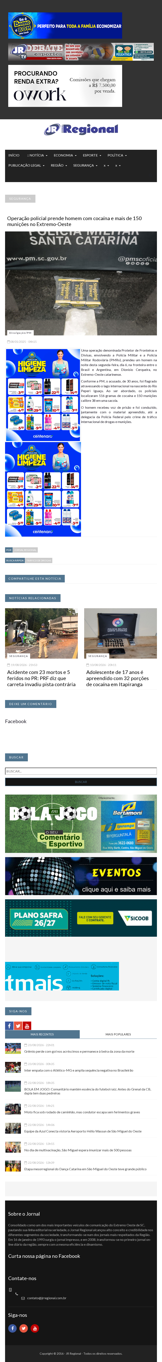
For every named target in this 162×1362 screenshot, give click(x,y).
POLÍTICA (115, 155)
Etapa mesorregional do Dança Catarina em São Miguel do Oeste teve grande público (85, 1169)
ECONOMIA (63, 155)
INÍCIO (13, 155)
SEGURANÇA (83, 165)
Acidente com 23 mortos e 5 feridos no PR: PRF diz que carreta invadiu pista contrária (41, 678)
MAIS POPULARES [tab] (118, 1034)
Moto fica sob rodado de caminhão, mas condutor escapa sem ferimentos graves (82, 1112)
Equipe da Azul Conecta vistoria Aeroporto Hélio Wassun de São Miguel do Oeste (83, 1131)
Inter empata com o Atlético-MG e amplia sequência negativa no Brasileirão (78, 1070)
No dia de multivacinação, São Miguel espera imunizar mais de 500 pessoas (78, 1150)
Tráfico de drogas (38, 560)
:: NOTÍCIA (35, 155)
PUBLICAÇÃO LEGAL (24, 165)
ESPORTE (90, 155)
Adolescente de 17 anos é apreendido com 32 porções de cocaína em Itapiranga (117, 678)
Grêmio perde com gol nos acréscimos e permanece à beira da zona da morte (79, 1051)
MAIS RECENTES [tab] (42, 1034)
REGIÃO (57, 165)
